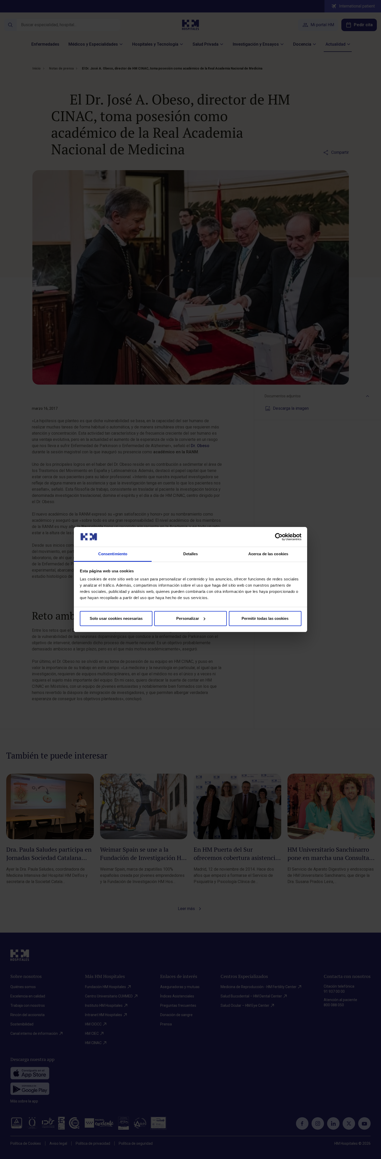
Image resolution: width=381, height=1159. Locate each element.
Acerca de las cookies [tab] (268, 554)
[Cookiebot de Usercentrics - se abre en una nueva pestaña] (278, 537)
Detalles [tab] (190, 554)
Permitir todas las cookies (265, 618)
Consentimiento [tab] (112, 554)
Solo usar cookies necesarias (116, 618)
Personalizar (187, 618)
